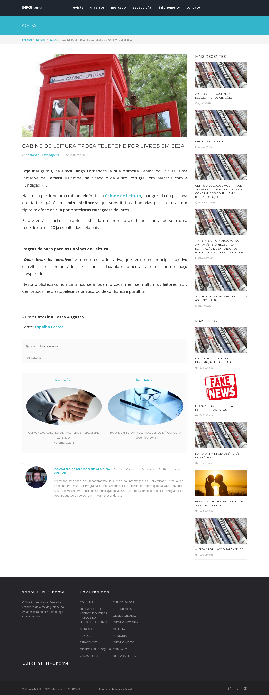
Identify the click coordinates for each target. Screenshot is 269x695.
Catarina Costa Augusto (43, 155)
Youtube (178, 469)
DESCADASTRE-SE (125, 656)
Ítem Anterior (145, 380)
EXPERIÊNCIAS (123, 609)
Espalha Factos (49, 327)
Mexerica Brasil (122, 689)
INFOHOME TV (169, 7)
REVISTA (77, 7)
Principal (27, 40)
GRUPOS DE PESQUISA (96, 649)
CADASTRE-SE (89, 656)
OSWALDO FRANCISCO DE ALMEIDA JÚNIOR (82, 470)
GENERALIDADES (124, 615)
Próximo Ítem (64, 380)
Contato (193, 7)
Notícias (40, 40)
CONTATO (120, 649)
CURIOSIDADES (123, 602)
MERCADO (118, 7)
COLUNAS (86, 602)
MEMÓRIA (120, 636)
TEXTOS (85, 636)
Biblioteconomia (49, 346)
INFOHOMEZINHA (125, 622)
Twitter (163, 469)
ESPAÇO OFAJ (142, 7)
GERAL (53, 40)
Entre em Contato (125, 469)
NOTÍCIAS (119, 629)
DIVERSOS (97, 7)
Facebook (147, 469)
